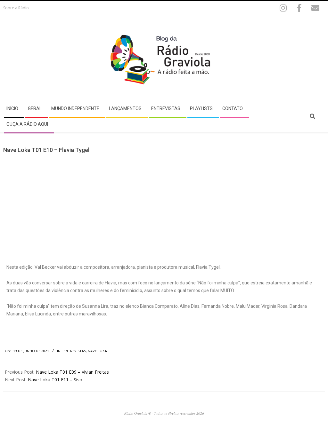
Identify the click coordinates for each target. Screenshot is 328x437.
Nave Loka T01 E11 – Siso (55, 380)
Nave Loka (97, 350)
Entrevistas (74, 350)
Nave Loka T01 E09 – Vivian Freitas (72, 372)
